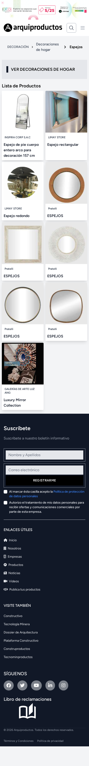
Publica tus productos (24, 589)
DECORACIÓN (18, 47)
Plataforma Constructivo (21, 641)
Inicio (12, 540)
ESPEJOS (55, 216)
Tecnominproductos (18, 657)
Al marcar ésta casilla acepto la (46, 494)
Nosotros (14, 548)
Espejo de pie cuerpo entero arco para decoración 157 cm (21, 150)
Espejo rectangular (63, 144)
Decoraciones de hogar (47, 47)
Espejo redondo (16, 216)
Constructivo (13, 616)
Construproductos (17, 649)
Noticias (14, 573)
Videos (13, 581)
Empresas (14, 557)
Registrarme (44, 480)
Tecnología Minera (17, 624)
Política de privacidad (50, 740)
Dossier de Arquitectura (21, 632)
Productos (15, 565)
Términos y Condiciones (19, 740)
